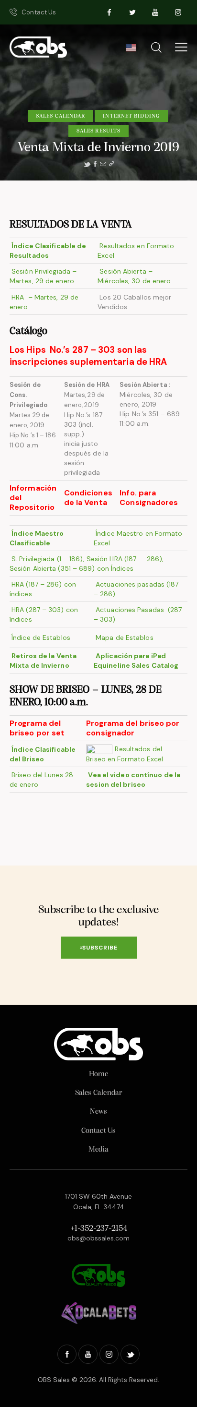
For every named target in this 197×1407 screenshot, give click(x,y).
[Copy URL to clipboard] (111, 164)
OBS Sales (54, 1379)
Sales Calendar (60, 116)
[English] (131, 50)
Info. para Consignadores (149, 497)
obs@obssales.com (98, 1238)
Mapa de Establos (124, 637)
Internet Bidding (131, 116)
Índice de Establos (41, 637)
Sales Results (98, 131)
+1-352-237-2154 (98, 1229)
